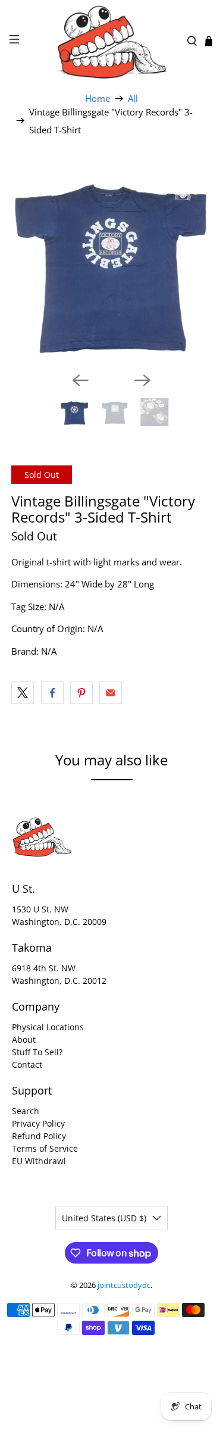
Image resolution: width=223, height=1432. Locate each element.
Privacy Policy (38, 1123)
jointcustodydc (124, 1285)
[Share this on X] (22, 692)
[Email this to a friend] (110, 692)
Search (25, 1111)
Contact (27, 1064)
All (133, 98)
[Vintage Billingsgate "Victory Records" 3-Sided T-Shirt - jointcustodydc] (111, 262)
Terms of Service (45, 1148)
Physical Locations (48, 1027)
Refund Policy (39, 1136)
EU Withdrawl (39, 1161)
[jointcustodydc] (112, 41)
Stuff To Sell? (37, 1052)
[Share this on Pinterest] (81, 692)
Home (97, 98)
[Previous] (80, 380)
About (24, 1039)
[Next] (143, 380)
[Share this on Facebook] (52, 692)
